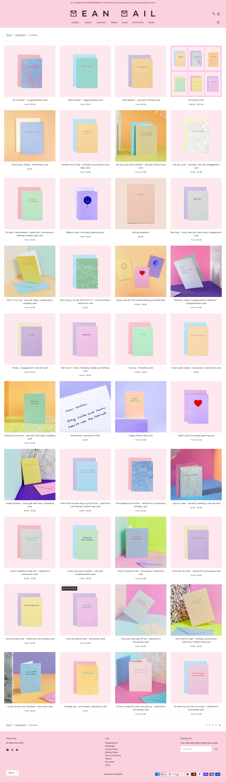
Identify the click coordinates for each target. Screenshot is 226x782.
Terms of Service (113, 755)
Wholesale (110, 746)
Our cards (109, 762)
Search (108, 758)
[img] (213, 13)
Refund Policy (111, 752)
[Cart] (218, 23)
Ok (216, 749)
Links (107, 765)
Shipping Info (111, 743)
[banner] (113, 13)
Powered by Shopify (113, 774)
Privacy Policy (111, 749)
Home (9, 35)
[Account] (218, 13)
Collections (20, 35)
